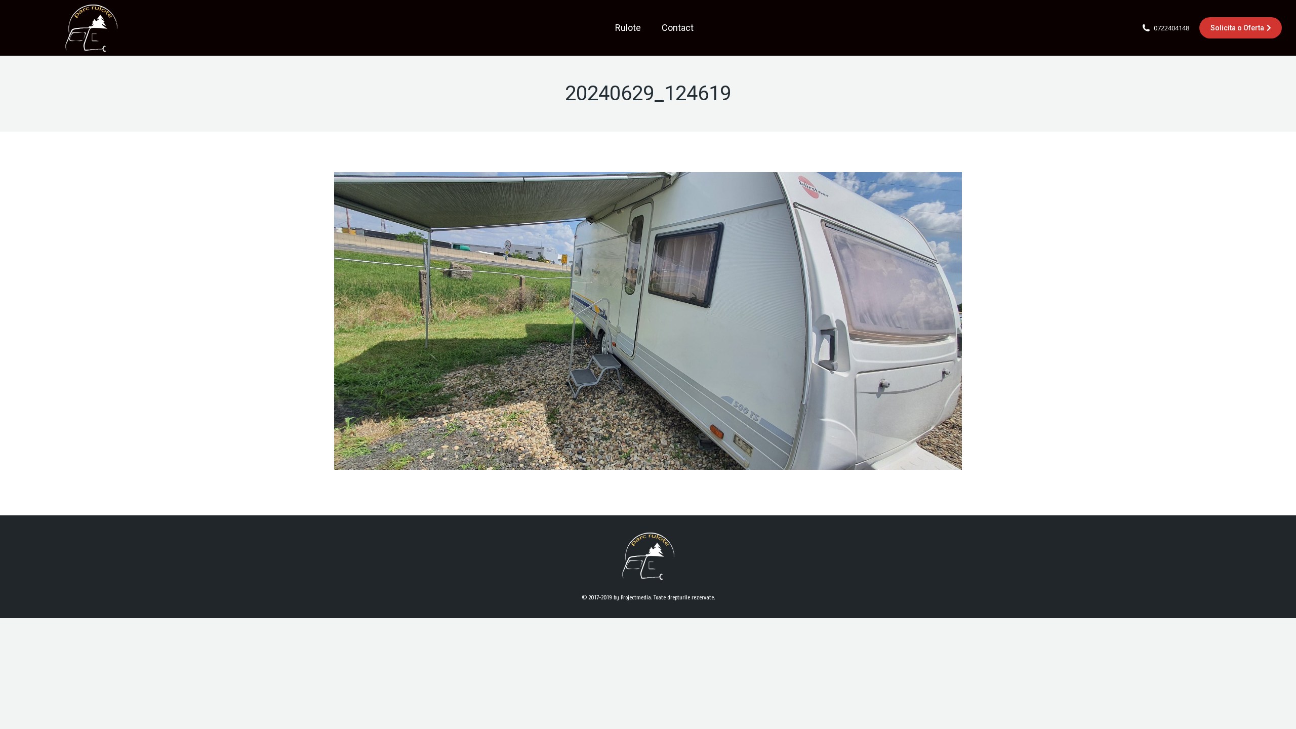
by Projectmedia (632, 597)
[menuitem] (628, 28)
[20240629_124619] (648, 321)
